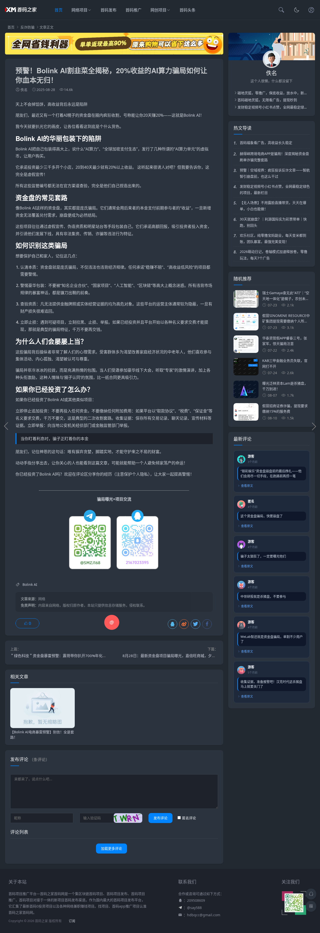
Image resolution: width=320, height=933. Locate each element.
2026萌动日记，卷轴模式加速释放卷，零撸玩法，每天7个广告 (273, 254)
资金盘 (85, 115)
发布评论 (161, 818)
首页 (58, 10)
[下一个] (314, 426)
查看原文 (247, 486)
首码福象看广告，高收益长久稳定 (266, 142)
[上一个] (6, 426)
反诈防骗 (27, 27)
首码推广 (134, 10)
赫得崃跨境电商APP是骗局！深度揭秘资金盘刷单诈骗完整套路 (274, 156)
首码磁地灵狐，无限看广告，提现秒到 (267, 99)
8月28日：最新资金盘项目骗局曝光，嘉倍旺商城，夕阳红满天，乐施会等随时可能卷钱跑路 (199, 655)
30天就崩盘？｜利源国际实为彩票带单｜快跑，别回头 (273, 222)
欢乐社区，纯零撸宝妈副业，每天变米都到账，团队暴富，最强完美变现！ (273, 238)
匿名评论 (189, 818)
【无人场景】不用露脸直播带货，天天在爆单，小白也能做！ (273, 205)
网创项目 (158, 10)
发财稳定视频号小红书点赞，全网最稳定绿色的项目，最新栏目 (275, 189)
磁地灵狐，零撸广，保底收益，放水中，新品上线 (276, 92)
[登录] (311, 10)
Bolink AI (192, 115)
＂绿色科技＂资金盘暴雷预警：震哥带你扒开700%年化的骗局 (62, 655)
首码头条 (188, 10)
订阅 (72, 921)
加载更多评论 (111, 848)
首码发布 (108, 10)
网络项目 (80, 10)
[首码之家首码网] (20, 14)
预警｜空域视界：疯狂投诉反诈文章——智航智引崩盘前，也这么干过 (275, 173)
